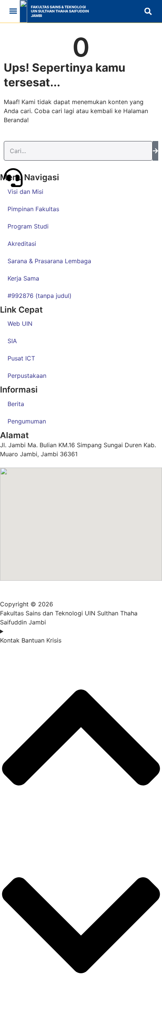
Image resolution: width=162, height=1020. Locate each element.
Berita (16, 404)
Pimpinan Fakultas (33, 209)
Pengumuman (27, 421)
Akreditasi (22, 243)
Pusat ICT (21, 358)
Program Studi (28, 226)
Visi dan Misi (25, 191)
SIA (12, 341)
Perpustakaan (27, 375)
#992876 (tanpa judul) (40, 295)
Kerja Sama (23, 278)
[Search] (155, 151)
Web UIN (20, 323)
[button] (13, 11)
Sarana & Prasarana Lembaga (49, 261)
